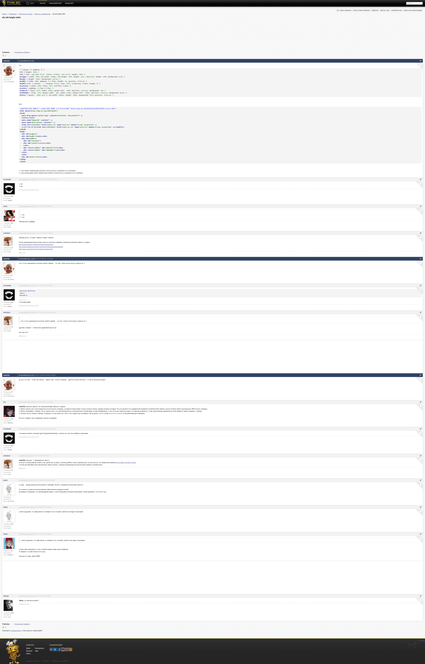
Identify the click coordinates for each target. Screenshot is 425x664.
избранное (375, 10)
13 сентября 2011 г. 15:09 (27, 312)
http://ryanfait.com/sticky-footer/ (125, 462)
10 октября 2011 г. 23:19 (26, 507)
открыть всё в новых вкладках (413, 10)
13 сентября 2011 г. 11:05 (27, 206)
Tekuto (5, 534)
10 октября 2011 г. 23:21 (26, 596)
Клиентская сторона (25, 14)
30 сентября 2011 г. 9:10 (26, 375)
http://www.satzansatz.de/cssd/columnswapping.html (36, 249)
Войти (32, 3)
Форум (42, 3)
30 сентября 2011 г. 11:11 (27, 428)
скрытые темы (384, 10)
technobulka (7, 179)
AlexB (5, 206)
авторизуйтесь (16, 630)
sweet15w (6, 60)
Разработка (13, 14)
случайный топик (396, 10)
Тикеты (28, 653)
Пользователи (55, 3)
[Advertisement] (68, 35)
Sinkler (5, 507)
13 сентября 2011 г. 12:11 (27, 285)
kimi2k (5, 480)
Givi (4, 402)
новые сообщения (345, 10)
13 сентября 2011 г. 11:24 (27, 233)
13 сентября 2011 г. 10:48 (27, 179)
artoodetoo (6, 233)
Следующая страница (21, 52)
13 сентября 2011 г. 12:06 (27, 258)
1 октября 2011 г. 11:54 (26, 455)
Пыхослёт (69, 3)
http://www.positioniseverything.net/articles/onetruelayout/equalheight (41, 247)
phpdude (6, 596)
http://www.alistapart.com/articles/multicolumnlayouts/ (36, 244)
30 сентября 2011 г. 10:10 (27, 402)
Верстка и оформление (42, 14)
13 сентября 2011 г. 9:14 (26, 60)
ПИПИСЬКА (412, 644)
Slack (36, 651)
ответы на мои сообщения (361, 10)
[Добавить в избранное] (419, 66)
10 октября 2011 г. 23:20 (26, 534)
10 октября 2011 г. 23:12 (26, 480)
